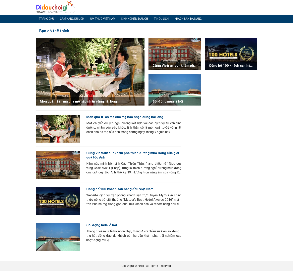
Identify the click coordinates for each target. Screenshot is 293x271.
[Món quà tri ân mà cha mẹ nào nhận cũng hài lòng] (58, 129)
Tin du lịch (161, 18)
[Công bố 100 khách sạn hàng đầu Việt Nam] (58, 201)
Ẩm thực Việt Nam (102, 18)
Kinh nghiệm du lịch (134, 18)
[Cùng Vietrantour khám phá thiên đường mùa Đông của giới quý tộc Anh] (58, 165)
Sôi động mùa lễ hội (101, 225)
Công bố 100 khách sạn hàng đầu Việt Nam (119, 189)
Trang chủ (46, 18)
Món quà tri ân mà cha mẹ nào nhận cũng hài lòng (124, 117)
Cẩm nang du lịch (72, 18)
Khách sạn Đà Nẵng (188, 18)
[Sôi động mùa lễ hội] (58, 237)
